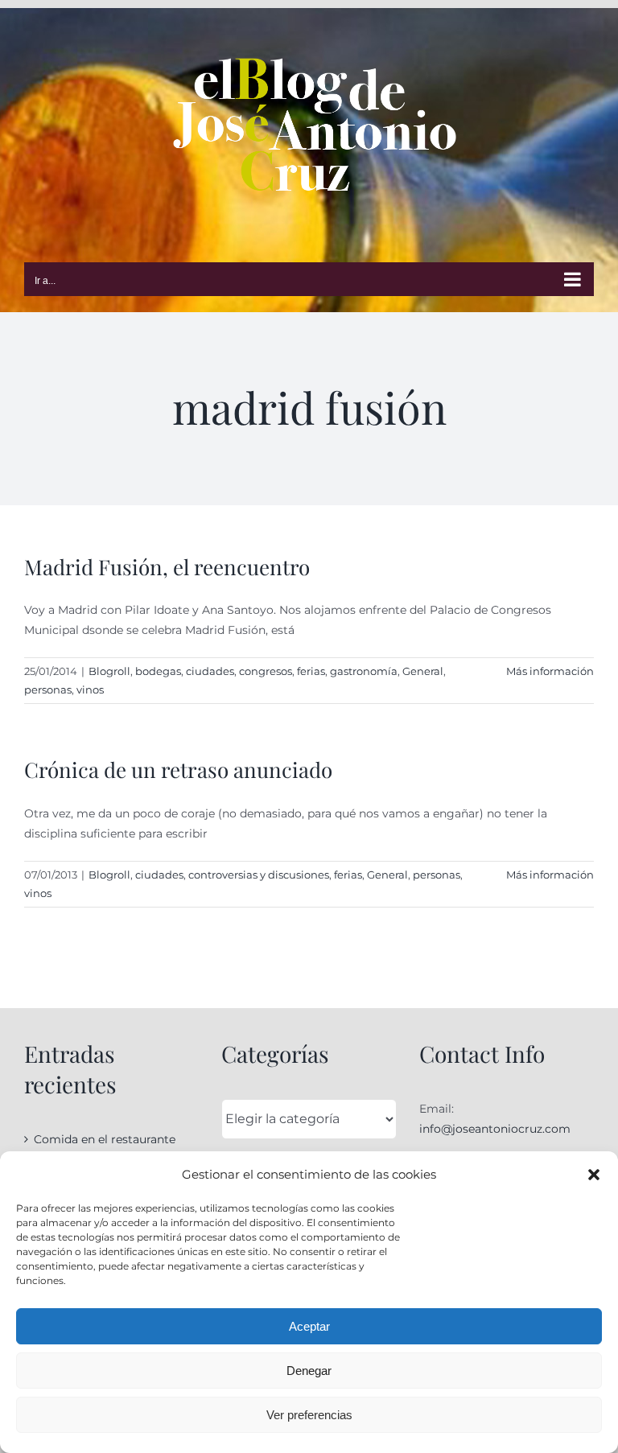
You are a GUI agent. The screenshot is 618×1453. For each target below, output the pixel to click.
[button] (594, 1175)
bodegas (158, 671)
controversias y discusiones (258, 874)
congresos (265, 671)
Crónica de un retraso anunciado (178, 769)
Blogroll (109, 671)
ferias (311, 671)
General (422, 671)
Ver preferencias (309, 1415)
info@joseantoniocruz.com (495, 1129)
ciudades (210, 671)
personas (48, 689)
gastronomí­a (364, 671)
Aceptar (309, 1326)
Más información (550, 671)
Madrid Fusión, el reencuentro (167, 567)
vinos (90, 689)
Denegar (309, 1370)
